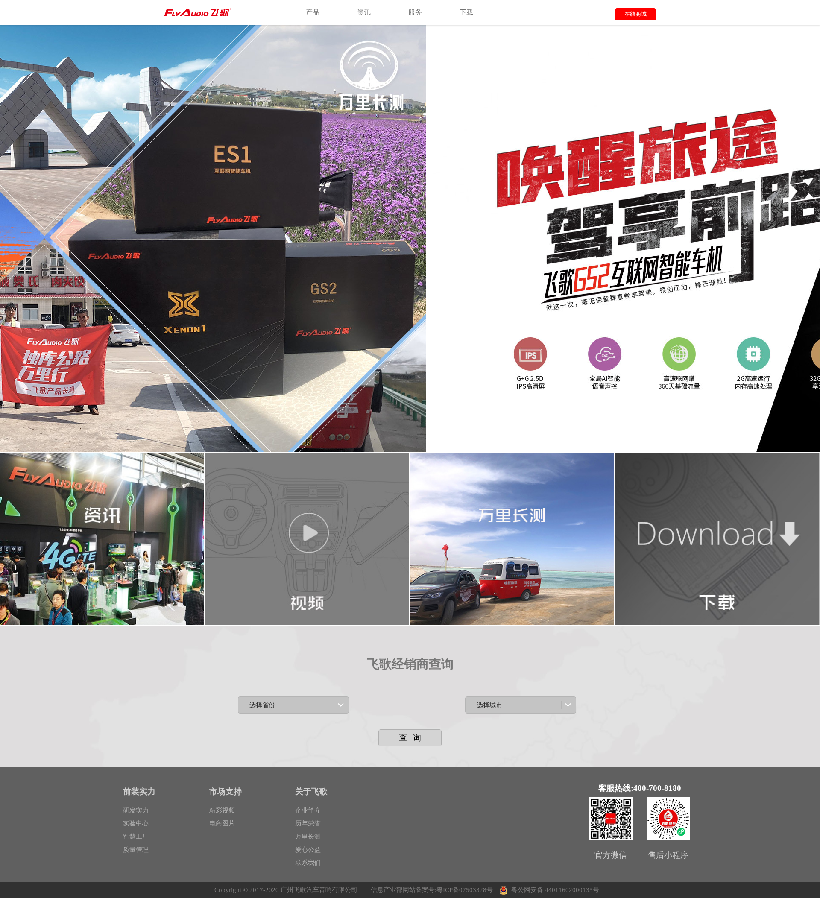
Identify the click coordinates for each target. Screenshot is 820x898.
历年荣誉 (308, 823)
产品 (312, 12)
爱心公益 (308, 849)
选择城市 (489, 704)
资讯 (364, 12)
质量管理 (136, 849)
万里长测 (308, 836)
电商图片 (222, 823)
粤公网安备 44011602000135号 (555, 889)
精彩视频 (222, 810)
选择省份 (262, 704)
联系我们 (308, 862)
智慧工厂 (136, 836)
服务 (415, 12)
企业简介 (308, 810)
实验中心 (136, 823)
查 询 (410, 737)
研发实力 (136, 810)
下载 (466, 12)
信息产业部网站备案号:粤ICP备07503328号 (432, 889)
